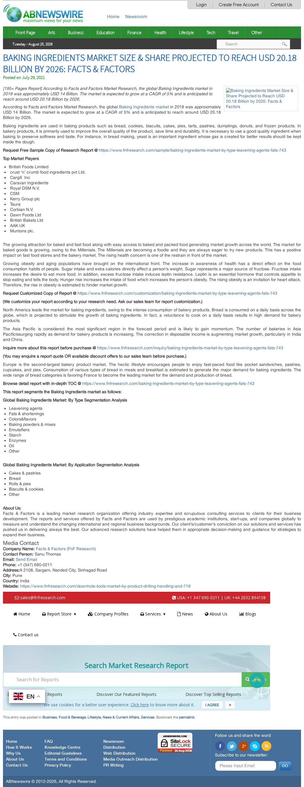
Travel (233, 32)
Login (201, 5)
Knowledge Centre (62, 747)
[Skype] (255, 746)
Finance (134, 32)
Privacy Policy (58, 765)
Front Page (25, 32)
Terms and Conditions (66, 759)
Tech (211, 32)
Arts (51, 32)
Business (76, 32)
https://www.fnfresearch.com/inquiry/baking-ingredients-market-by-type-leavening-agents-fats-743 (190, 347)
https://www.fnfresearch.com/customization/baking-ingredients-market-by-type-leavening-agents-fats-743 (177, 293)
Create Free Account (239, 5)
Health (160, 32)
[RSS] (266, 746)
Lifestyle (186, 32)
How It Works (19, 747)
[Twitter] (232, 746)
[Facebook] (220, 746)
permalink (186, 717)
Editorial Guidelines (63, 753)
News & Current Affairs (121, 717)
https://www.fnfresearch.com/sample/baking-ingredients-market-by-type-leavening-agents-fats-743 (192, 150)
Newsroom (136, 16)
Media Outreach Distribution (130, 759)
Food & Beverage (72, 717)
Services (147, 717)
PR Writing (113, 765)
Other (256, 32)
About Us (15, 759)
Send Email (26, 559)
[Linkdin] (243, 746)
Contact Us (281, 5)
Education (105, 32)
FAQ (49, 742)
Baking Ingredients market (144, 106)
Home (113, 16)
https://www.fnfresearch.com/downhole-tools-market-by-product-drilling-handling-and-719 (105, 586)
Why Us (13, 753)
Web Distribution (119, 753)
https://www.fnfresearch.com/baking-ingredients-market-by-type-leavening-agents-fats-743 (168, 383)
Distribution (114, 747)
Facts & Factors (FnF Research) (66, 548)
